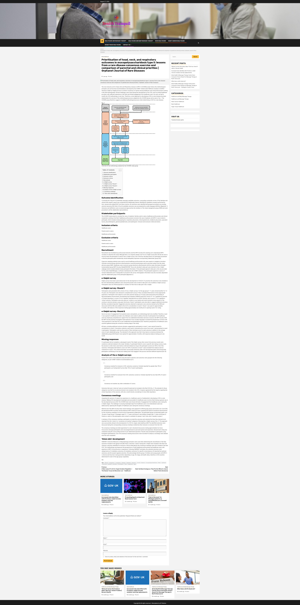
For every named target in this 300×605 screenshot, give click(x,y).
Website (105, 550)
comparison (111, 462)
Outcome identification (110, 172)
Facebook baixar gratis (177, 120)
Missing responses (109, 187)
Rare (126, 464)
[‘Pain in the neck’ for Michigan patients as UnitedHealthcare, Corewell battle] (158, 486)
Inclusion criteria (108, 176)
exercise (134, 462)
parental (110, 464)
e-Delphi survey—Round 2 (110, 186)
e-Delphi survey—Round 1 (110, 184)
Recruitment (107, 180)
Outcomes (104, 464)
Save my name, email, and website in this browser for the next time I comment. (126, 556)
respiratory (130, 464)
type (135, 464)
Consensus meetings (109, 191)
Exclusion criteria (108, 178)
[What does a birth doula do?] (188, 578)
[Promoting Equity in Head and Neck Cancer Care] (135, 486)
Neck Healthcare (160, 41)
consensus (118, 462)
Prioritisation (121, 464)
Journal (138, 462)
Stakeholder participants (110, 174)
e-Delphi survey (108, 182)
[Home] (102, 41)
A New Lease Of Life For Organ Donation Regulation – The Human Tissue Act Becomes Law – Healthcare (117, 469)
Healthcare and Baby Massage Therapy (140, 41)
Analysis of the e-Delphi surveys (112, 189)
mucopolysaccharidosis (151, 462)
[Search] (198, 42)
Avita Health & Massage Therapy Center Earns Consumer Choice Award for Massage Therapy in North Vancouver (184, 76)
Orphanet (164, 462)
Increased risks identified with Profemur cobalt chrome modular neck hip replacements (111, 499)
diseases (128, 462)
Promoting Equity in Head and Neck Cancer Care (134, 498)
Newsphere (155, 603)
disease (123, 462)
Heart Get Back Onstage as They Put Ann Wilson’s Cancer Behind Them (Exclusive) (151, 469)
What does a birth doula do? (178, 81)
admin (110, 76)
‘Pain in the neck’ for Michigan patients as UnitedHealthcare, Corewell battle (157, 499)
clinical (106, 462)
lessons (143, 462)
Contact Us (126, 45)
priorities (115, 464)
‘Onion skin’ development (110, 193)
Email (105, 544)
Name (105, 538)
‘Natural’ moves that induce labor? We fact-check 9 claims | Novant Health (112, 590)
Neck (159, 462)
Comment (106, 518)
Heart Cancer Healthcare (176, 41)
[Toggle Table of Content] (119, 170)
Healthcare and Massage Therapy (115, 41)
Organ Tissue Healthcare (113, 45)
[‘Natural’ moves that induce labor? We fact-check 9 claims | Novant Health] (112, 578)
